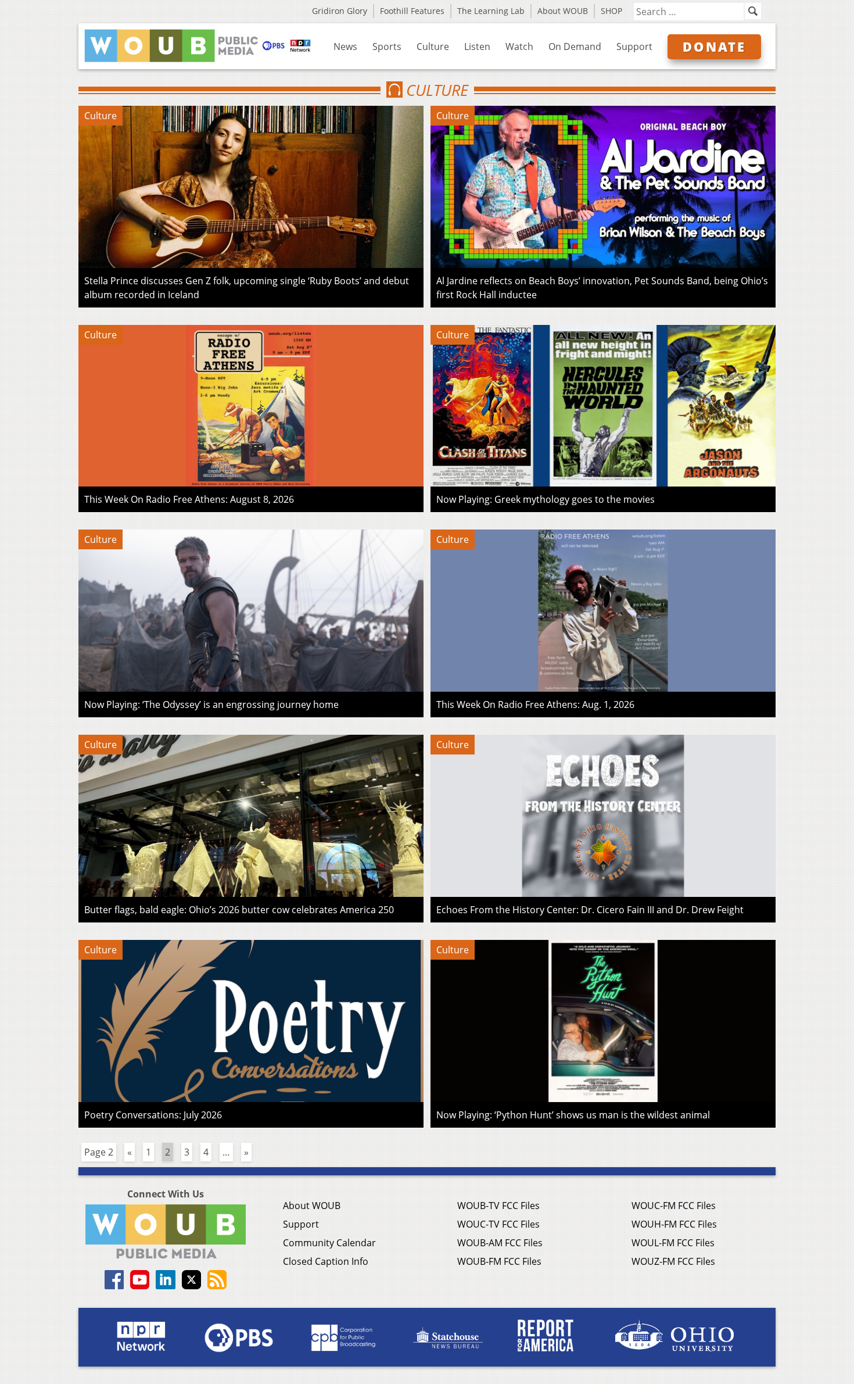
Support (634, 46)
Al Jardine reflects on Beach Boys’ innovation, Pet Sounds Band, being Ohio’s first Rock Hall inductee (602, 287)
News (345, 46)
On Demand (574, 46)
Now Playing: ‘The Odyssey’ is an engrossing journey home (211, 704)
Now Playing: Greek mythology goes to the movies (545, 499)
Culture (433, 46)
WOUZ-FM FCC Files (673, 1261)
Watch (519, 46)
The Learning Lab (491, 10)
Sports (386, 46)
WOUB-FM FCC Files (499, 1261)
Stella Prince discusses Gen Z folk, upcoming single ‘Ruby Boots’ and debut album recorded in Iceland (246, 287)
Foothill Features (412, 10)
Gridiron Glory (339, 10)
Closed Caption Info (325, 1261)
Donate (714, 46)
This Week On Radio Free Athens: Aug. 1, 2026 (535, 704)
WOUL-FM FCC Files (673, 1242)
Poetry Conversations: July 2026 (153, 1114)
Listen (477, 46)
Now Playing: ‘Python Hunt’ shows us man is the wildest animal (573, 1114)
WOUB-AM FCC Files (500, 1242)
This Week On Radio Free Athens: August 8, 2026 (189, 499)
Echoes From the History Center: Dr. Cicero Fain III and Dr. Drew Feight (590, 909)
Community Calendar (329, 1242)
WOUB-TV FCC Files (498, 1205)
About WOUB (562, 10)
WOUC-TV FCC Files (498, 1224)
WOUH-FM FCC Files (674, 1224)
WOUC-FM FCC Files (673, 1205)
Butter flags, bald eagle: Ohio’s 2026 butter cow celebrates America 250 (239, 909)
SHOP (611, 10)
